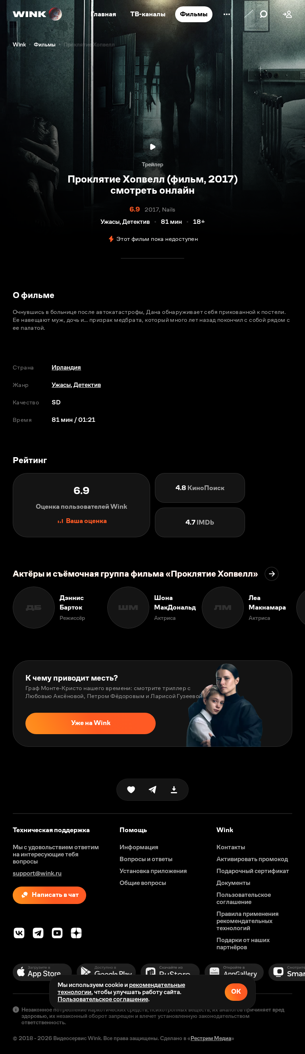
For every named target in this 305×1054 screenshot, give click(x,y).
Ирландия (66, 367)
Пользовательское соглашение (103, 999)
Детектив (87, 384)
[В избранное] (131, 789)
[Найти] (263, 14)
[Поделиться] (152, 789)
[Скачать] (174, 789)
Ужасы (61, 384)
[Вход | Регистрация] (287, 14)
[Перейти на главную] (38, 14)
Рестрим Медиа (211, 1038)
